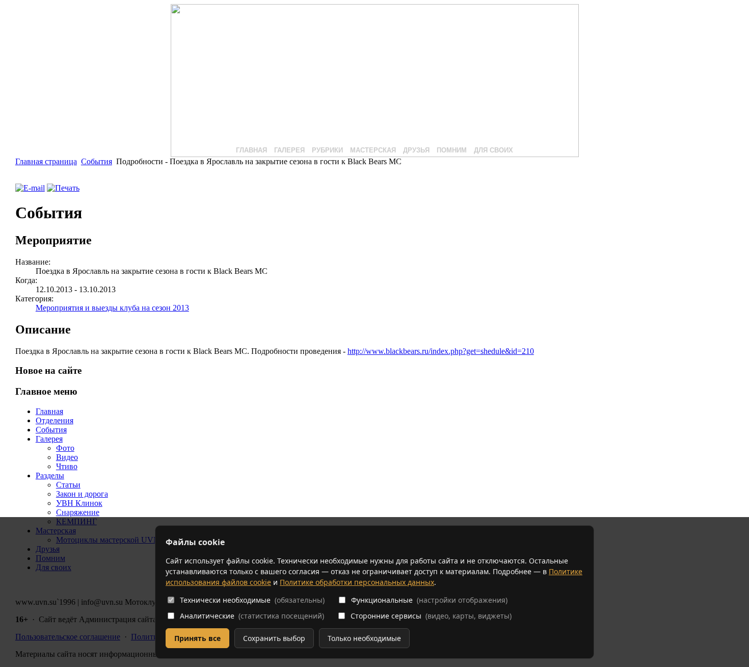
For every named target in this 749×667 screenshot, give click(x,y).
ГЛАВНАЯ (251, 150)
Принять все (197, 638)
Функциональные (429, 600)
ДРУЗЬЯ (416, 150)
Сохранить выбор (274, 638)
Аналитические (252, 616)
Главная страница (46, 161)
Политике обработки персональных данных (357, 582)
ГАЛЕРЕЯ (289, 150)
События (96, 161)
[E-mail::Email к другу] (30, 188)
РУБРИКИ (327, 150)
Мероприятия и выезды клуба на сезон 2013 (112, 307)
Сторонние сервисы (431, 616)
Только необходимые (364, 638)
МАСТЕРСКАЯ (373, 150)
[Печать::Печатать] (63, 188)
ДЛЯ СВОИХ (493, 150)
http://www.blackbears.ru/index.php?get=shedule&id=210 (440, 351)
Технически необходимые (252, 600)
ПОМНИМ (452, 150)
